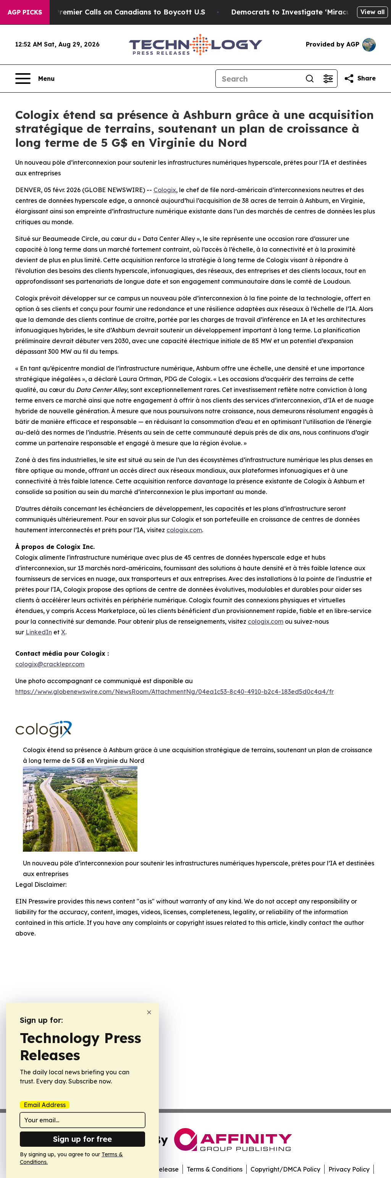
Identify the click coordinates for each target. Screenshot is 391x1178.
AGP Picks (25, 12)
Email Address (45, 1105)
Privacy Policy (349, 1169)
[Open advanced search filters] (328, 78)
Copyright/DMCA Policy (285, 1169)
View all (372, 12)
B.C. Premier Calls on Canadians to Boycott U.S (122, 12)
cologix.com (184, 530)
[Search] (310, 78)
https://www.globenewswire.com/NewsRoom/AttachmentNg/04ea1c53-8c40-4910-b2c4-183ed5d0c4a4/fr (174, 691)
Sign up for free (82, 1139)
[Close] (149, 1012)
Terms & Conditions (214, 1169)
